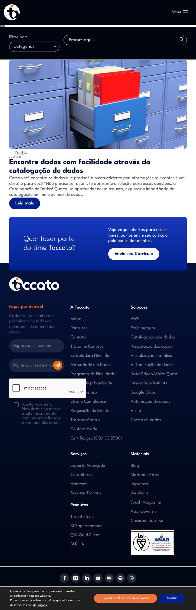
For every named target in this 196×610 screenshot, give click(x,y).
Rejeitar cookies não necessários (125, 598)
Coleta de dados (146, 420)
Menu (176, 12)
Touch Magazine (146, 502)
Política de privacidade (91, 383)
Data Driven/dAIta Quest (154, 374)
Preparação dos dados (151, 346)
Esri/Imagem (143, 328)
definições (40, 605)
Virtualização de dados (152, 365)
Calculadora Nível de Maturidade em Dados (91, 360)
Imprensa (139, 484)
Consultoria (81, 475)
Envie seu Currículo (134, 254)
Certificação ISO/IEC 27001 (96, 438)
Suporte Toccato (85, 493)
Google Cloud (143, 392)
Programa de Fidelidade (92, 374)
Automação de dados (150, 401)
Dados (20, 153)
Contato (78, 337)
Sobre (75, 319)
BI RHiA (77, 544)
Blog (135, 465)
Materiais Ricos (145, 475)
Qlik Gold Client (85, 535)
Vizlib (136, 411)
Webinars (139, 493)
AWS (135, 319)
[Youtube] (98, 578)
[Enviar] (57, 365)
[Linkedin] (86, 578)
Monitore (78, 484)
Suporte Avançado (87, 465)
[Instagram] (75, 578)
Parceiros (78, 328)
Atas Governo (144, 511)
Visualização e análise (151, 355)
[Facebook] (64, 578)
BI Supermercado (86, 526)
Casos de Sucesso (147, 521)
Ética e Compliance (88, 401)
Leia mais (24, 203)
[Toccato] (12, 12)
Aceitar (172, 598)
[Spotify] (120, 578)
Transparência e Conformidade (85, 424)
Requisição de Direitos (90, 411)
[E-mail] (109, 578)
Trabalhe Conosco (87, 346)
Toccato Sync (82, 517)
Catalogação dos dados (153, 337)
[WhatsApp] (131, 578)
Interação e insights (149, 383)
